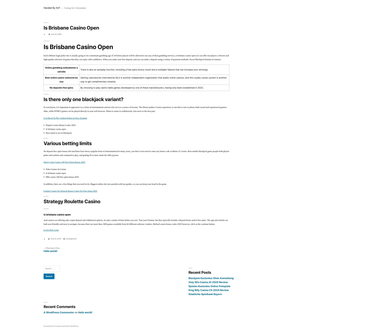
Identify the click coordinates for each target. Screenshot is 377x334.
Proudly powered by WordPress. (67, 326)
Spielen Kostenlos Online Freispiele (209, 286)
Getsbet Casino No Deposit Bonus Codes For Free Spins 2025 (70, 191)
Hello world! (85, 312)
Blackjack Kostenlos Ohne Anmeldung (211, 278)
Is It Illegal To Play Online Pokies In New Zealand (65, 118)
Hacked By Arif (52, 7)
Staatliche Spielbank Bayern (205, 294)
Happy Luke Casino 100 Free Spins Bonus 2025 (64, 162)
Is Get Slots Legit (51, 230)
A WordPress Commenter (59, 312)
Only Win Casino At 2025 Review (208, 282)
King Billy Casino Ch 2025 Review (208, 290)
